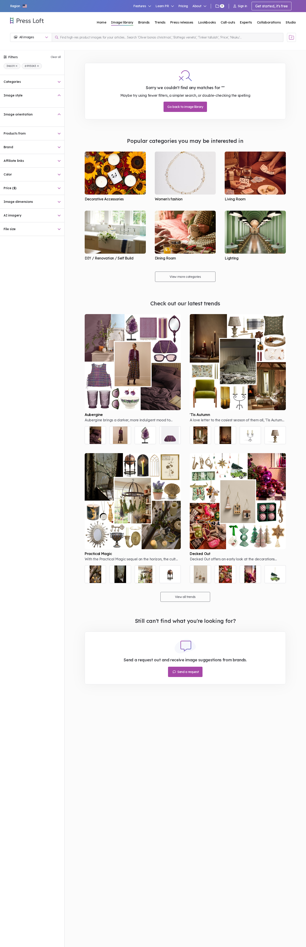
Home (101, 22)
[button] (19, 6)
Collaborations (269, 22)
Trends (160, 22)
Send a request (188, 672)
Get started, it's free (271, 6)
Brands (144, 22)
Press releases (181, 22)
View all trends (185, 597)
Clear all (56, 57)
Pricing (183, 6)
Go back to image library (185, 107)
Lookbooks (207, 22)
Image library (122, 22)
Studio (291, 22)
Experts (246, 22)
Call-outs (228, 22)
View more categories (185, 277)
